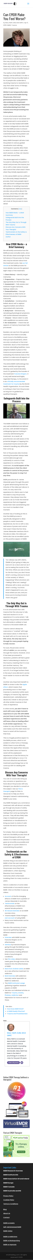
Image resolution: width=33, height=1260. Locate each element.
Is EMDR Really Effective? (16, 1011)
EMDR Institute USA (10, 1175)
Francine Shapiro (20, 374)
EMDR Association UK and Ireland (16, 1179)
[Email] (21, 1062)
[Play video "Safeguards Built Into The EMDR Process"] (16, 410)
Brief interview (10, 976)
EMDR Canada (8, 1187)
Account (8, 896)
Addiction (15, 995)
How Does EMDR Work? (15, 1009)
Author (8, 237)
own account (10, 918)
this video (11, 959)
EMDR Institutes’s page (16, 983)
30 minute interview (12, 911)
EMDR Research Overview (13, 1171)
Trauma (14, 25)
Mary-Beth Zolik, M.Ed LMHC (14, 23)
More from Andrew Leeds (14, 969)
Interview (8, 937)
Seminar (8, 945)
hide (20, 209)
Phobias (8, 995)
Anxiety (21, 993)
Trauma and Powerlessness (17, 1014)
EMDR (9, 25)
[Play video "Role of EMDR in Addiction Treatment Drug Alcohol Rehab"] (16, 549)
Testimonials (9, 903)
